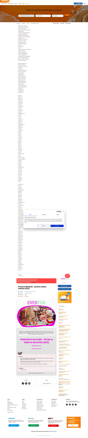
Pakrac (19, 134)
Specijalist (19, 249)
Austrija (19, 95)
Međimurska (20, 74)
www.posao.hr (33, 282)
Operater (19, 227)
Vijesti (16, 3)
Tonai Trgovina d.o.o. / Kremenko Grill (64, 344)
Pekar (19, 228)
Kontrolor (19, 213)
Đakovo (19, 105)
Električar (19, 200)
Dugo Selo (19, 103)
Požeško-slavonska (21, 77)
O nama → (73, 425)
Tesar (19, 260)
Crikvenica (20, 98)
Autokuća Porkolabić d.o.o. (64, 365)
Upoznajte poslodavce (40, 406)
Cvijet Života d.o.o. (64, 372)
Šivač (19, 256)
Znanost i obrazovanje (21, 60)
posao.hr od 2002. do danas (11, 407)
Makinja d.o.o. (63, 361)
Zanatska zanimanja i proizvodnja (23, 56)
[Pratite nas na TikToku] (76, 404)
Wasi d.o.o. (61, 358)
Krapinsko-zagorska (21, 71)
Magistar (19, 217)
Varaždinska (20, 84)
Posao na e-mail (39, 403)
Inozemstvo (20, 92)
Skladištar (19, 245)
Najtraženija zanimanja (34, 23)
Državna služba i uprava (22, 28)
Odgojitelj (19, 225)
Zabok (19, 175)
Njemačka (19, 127)
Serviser (19, 243)
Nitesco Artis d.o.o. (63, 391)
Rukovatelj (19, 242)
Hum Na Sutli (20, 106)
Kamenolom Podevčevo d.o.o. (64, 330)
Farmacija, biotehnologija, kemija (23, 32)
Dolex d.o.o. (62, 313)
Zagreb (19, 178)
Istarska (19, 67)
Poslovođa (19, 232)
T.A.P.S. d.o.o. (64, 338)
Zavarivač (19, 268)
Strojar (19, 253)
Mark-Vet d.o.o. (63, 319)
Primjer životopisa (39, 408)
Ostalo (19, 45)
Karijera (19, 3)
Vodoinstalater (20, 264)
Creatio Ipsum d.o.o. (63, 341)
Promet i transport (21, 50)
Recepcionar (20, 239)
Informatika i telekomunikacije (22, 35)
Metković (19, 123)
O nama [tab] (57, 214)
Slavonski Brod (20, 153)
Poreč (19, 139)
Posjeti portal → (14, 425)
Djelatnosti (18, 23)
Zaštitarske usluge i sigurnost (22, 57)
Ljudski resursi (20, 38)
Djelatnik (19, 195)
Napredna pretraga (56, 23)
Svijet (23, 402)
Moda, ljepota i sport (21, 42)
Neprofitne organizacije (21, 43)
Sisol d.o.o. (61, 323)
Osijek (19, 132)
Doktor (19, 196)
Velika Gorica (20, 167)
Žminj (19, 181)
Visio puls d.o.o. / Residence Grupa (64, 379)
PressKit (8, 406)
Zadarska (19, 88)
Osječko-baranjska (21, 75)
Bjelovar (19, 96)
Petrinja (19, 138)
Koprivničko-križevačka (22, 70)
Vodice (19, 171)
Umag (19, 164)
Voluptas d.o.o (61, 309)
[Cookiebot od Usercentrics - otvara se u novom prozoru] (57, 211)
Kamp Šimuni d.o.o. (62, 368)
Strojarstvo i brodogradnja (22, 53)
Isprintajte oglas (48, 383)
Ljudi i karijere (24, 404)
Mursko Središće (20, 124)
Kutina (19, 116)
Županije (23, 23)
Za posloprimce (4, 3)
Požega (19, 141)
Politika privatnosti (10, 403)
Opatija (19, 131)
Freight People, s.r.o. (64, 326)
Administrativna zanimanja (22, 25)
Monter (19, 221)
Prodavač (19, 235)
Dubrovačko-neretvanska (22, 66)
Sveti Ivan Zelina (20, 157)
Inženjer (19, 209)
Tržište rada (24, 403)
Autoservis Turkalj (64, 351)
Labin (19, 117)
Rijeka (19, 145)
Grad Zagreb (20, 89)
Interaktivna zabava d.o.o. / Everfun (30, 291)
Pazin (19, 135)
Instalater (19, 207)
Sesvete (19, 150)
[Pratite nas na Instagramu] (73, 404)
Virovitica (19, 170)
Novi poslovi (62, 23)
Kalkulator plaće (26, 3)
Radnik (19, 238)
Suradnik (19, 254)
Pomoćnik (19, 231)
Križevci (19, 114)
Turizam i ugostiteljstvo (21, 54)
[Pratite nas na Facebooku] (67, 404)
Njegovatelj (20, 224)
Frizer (19, 206)
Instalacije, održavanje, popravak (23, 36)
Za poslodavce (10, 3)
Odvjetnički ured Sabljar (63, 347)
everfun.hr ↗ (65, 282)
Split (19, 156)
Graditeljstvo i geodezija (22, 34)
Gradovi (28, 23)
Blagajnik (19, 191)
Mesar (19, 220)
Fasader (19, 203)
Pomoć (8, 408)
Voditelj (19, 263)
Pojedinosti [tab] (44, 214)
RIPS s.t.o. (64, 375)
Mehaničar (20, 218)
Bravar (19, 192)
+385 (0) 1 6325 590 (71, 422)
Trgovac (19, 261)
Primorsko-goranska (21, 78)
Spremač (19, 250)
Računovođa (20, 236)
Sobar (19, 246)
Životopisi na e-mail (54, 404)
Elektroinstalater (20, 202)
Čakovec (19, 99)
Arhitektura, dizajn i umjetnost (23, 27)
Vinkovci (19, 168)
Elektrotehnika (20, 31)
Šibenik (19, 160)
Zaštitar (19, 267)
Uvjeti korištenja (9, 402)
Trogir (19, 163)
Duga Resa (20, 102)
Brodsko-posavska (21, 64)
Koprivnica (20, 110)
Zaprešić (19, 179)
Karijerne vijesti (53, 406)
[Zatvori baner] (63, 211)
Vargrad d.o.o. (64, 355)
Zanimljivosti (24, 407)
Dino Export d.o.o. (63, 316)
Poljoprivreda (20, 46)
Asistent (19, 188)
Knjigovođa (20, 210)
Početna (19, 274)
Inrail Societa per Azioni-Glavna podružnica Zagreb (63, 394)
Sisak (19, 152)
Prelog (19, 142)
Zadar (19, 177)
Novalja (19, 128)
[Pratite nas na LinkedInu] (70, 404)
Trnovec (19, 161)
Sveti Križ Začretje (21, 159)
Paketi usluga (53, 403)
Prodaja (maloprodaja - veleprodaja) (23, 49)
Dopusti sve (57, 225)
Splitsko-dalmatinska (21, 82)
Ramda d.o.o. (61, 387)
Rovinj (19, 146)
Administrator (20, 184)
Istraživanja (24, 406)
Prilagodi (43, 225)
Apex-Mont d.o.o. (64, 334)
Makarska (19, 121)
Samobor (19, 149)
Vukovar (19, 174)
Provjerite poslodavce (40, 404)
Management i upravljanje (22, 39)
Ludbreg (19, 120)
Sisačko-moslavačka (21, 81)
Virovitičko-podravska (21, 85)
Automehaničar (20, 189)
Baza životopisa (53, 402)
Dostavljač (19, 199)
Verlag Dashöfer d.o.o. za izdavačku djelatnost (64, 383)
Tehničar (19, 257)
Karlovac (19, 109)
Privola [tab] (30, 214)
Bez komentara (24, 408)
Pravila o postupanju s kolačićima (12, 404)
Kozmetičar (20, 214)
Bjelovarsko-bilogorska (21, 63)
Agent (19, 185)
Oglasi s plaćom (68, 23)
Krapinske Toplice (21, 113)
